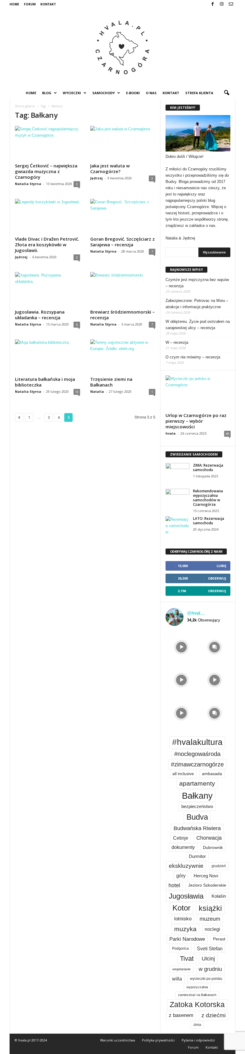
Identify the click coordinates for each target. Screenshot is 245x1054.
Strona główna (25, 106)
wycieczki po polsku (206, 979)
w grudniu (210, 969)
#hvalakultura (197, 742)
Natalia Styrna (28, 183)
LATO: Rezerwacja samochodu (208, 521)
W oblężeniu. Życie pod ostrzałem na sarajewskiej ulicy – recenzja (198, 324)
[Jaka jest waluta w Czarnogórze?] (122, 143)
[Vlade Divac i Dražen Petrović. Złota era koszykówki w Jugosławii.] (47, 216)
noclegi (212, 929)
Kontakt (48, 4)
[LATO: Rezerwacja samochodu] (177, 525)
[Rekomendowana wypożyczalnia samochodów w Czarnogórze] (177, 498)
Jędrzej (96, 178)
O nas (151, 93)
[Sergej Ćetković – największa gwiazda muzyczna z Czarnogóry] (47, 143)
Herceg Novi (206, 875)
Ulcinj (208, 959)
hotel (174, 885)
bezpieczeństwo (197, 806)
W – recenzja (177, 342)
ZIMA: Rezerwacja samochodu (208, 467)
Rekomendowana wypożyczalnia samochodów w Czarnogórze (208, 497)
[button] (226, 93)
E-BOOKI (133, 93)
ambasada (212, 774)
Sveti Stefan (210, 948)
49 (227, 433)
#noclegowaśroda (197, 754)
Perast (219, 939)
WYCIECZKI (72, 93)
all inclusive (183, 774)
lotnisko (183, 919)
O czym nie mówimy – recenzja (193, 357)
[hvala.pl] (122, 47)
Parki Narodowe (187, 939)
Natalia (97, 391)
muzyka (185, 928)
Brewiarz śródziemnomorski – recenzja (122, 314)
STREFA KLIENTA (199, 93)
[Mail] (231, 4)
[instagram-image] (181, 647)
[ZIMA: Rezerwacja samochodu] (177, 472)
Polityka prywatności (158, 1040)
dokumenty (183, 847)
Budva (197, 817)
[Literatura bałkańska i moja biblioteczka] (47, 356)
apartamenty (197, 783)
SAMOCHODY (103, 93)
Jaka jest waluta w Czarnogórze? (110, 168)
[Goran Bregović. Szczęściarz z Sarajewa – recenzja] (122, 216)
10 (77, 391)
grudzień (219, 866)
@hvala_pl (196, 612)
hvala (171, 433)
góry (181, 875)
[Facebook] (212, 4)
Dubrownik (213, 847)
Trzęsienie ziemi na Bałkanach (111, 382)
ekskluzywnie (186, 866)
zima (197, 1025)
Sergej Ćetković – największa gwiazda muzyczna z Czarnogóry (46, 171)
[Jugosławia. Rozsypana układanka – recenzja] (47, 289)
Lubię (221, 565)
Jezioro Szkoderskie (207, 885)
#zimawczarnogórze (197, 764)
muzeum (210, 919)
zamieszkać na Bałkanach (197, 995)
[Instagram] (221, 4)
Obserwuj (217, 578)
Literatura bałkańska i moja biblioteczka (45, 382)
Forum (30, 4)
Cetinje (180, 838)
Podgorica (180, 948)
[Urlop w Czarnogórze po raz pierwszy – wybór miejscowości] (198, 392)
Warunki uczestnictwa (117, 1040)
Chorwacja (209, 838)
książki (210, 908)
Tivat (187, 958)
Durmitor (197, 856)
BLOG (46, 93)
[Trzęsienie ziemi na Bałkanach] (122, 356)
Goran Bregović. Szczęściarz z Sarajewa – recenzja (122, 242)
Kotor (181, 908)
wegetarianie (181, 969)
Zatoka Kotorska (197, 1004)
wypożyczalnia (197, 987)
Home (14, 4)
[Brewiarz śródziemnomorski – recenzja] (122, 289)
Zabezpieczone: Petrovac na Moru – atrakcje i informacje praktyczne (197, 303)
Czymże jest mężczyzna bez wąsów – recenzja (197, 282)
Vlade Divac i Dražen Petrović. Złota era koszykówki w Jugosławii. (47, 244)
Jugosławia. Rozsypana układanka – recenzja (40, 314)
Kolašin (219, 896)
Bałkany (197, 796)
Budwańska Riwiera (197, 828)
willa (177, 978)
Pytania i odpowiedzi (198, 1040)
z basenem (181, 1015)
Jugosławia (186, 896)
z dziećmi (213, 1015)
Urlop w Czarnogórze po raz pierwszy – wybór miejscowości (196, 421)
